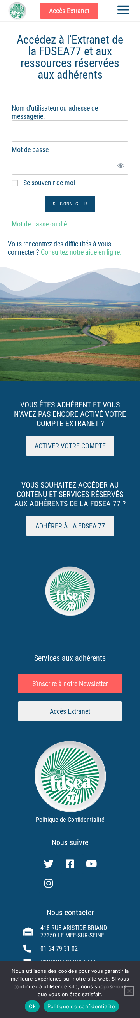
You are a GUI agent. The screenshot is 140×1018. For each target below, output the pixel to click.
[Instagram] (48, 883)
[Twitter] (48, 864)
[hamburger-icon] (123, 11)
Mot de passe (30, 150)
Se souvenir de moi (48, 183)
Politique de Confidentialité (70, 819)
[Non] (129, 991)
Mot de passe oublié (39, 224)
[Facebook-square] (70, 864)
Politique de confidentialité (81, 1006)
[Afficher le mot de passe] (119, 164)
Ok (32, 1006)
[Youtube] (91, 864)
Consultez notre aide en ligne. (81, 252)
